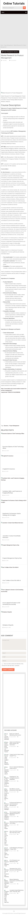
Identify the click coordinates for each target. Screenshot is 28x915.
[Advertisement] (14, 29)
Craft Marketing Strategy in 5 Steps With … (16, 848)
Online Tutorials (14, 3)
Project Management (8, 45)
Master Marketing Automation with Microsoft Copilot (16, 881)
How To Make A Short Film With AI (12, 580)
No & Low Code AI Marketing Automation (15, 734)
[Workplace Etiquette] (14, 617)
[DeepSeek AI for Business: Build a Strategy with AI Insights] (14, 506)
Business (16, 51)
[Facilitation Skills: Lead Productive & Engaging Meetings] (14, 483)
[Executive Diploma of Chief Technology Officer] (14, 439)
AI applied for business (9, 469)
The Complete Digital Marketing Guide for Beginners (15, 813)
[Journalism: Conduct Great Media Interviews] (14, 528)
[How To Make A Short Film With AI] (14, 572)
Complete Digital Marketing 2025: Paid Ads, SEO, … (16, 891)
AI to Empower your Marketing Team (15, 861)
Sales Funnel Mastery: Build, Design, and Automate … (15, 743)
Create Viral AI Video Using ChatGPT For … (16, 755)
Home (2, 45)
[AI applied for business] (14, 461)
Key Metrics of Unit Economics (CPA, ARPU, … (16, 789)
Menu (3, 12)
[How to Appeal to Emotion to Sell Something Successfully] (14, 595)
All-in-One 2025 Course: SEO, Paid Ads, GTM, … (16, 832)
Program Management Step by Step (12, 558)
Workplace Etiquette (8, 625)
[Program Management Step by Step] (14, 550)
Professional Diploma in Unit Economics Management (16, 804)
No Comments (13, 60)
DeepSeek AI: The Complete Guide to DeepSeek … (14, 778)
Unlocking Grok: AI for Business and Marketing (16, 869)
